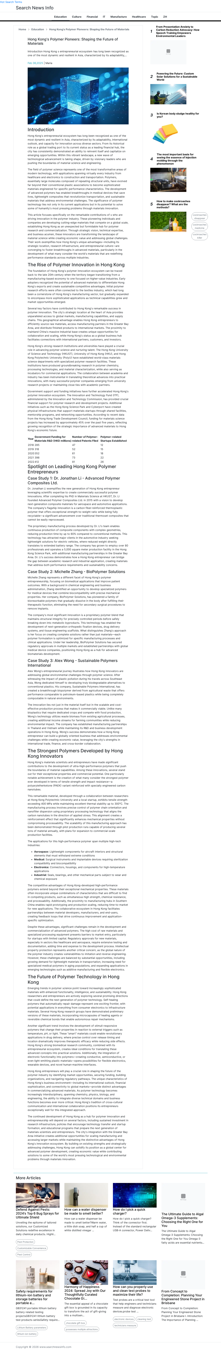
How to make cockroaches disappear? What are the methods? (173, 204)
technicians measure (125, 1325)
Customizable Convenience (31, 1248)
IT (104, 16)
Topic (154, 16)
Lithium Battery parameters (31, 1327)
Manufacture (118, 16)
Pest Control (23, 1254)
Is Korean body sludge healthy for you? (178, 115)
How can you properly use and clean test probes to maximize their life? (133, 1291)
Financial (92, 16)
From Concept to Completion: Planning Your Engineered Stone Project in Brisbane (182, 1297)
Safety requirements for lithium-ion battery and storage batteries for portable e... (34, 1297)
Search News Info (35, 8)
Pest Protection (25, 1241)
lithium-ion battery (27, 1333)
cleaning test (144, 1319)
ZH (165, 16)
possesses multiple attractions (82, 1329)
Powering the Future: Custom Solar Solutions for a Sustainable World (177, 76)
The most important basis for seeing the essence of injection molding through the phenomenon (176, 159)
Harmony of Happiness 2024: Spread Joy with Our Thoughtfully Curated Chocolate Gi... (85, 1292)
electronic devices (124, 1319)
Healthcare (139, 16)
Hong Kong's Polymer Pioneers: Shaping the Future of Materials (89, 29)
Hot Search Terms (11, 2)
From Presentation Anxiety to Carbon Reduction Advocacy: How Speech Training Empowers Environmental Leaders (177, 31)
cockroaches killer (199, 236)
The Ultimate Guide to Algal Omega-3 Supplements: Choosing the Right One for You (182, 1220)
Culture (77, 16)
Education (60, 16)
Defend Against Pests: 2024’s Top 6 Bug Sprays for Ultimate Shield (37, 1213)
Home (22, 29)
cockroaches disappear (199, 216)
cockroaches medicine (199, 226)
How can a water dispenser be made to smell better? (85, 1211)
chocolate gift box (75, 1323)
